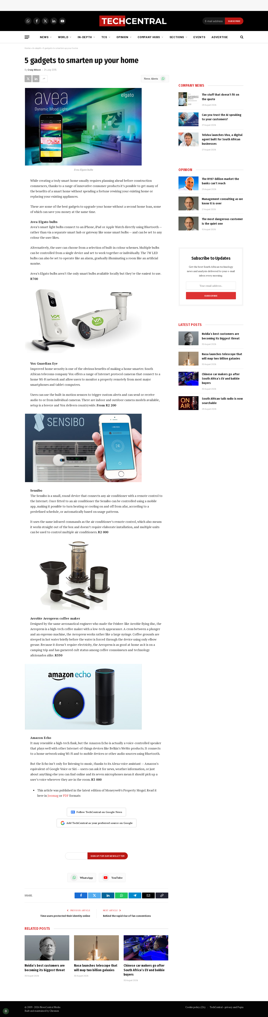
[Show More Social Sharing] (44, 78)
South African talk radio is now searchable (222, 401)
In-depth (85, 37)
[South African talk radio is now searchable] (188, 403)
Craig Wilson (34, 69)
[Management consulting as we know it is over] (188, 203)
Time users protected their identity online (65, 916)
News (44, 37)
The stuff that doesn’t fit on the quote (220, 97)
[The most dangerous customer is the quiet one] (188, 223)
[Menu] (27, 37)
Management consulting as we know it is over (222, 201)
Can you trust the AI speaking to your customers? (221, 117)
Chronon (54, 1010)
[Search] (241, 37)
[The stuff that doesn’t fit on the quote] (188, 99)
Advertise (219, 37)
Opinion (122, 37)
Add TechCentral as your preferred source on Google (99, 823)
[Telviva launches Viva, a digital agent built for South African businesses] (188, 139)
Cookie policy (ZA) (195, 1007)
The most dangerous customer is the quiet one (222, 221)
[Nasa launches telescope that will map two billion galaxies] (96, 947)
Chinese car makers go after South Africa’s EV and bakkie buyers (144, 970)
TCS (104, 37)
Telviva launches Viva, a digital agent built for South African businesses (222, 139)
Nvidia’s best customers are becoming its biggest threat (45, 968)
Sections (177, 37)
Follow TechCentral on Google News (99, 812)
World (63, 37)
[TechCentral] (134, 21)
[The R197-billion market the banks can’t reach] (188, 183)
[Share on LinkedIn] (35, 78)
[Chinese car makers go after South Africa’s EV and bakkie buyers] (146, 947)
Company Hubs (149, 37)
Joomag (53, 795)
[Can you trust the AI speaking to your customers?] (188, 119)
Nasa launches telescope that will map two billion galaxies (95, 968)
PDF (66, 795)
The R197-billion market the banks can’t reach (220, 181)
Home (28, 48)
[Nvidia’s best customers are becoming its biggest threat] (47, 947)
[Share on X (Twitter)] (28, 78)
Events (199, 37)
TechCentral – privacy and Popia (226, 1007)
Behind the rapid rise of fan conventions (127, 916)
